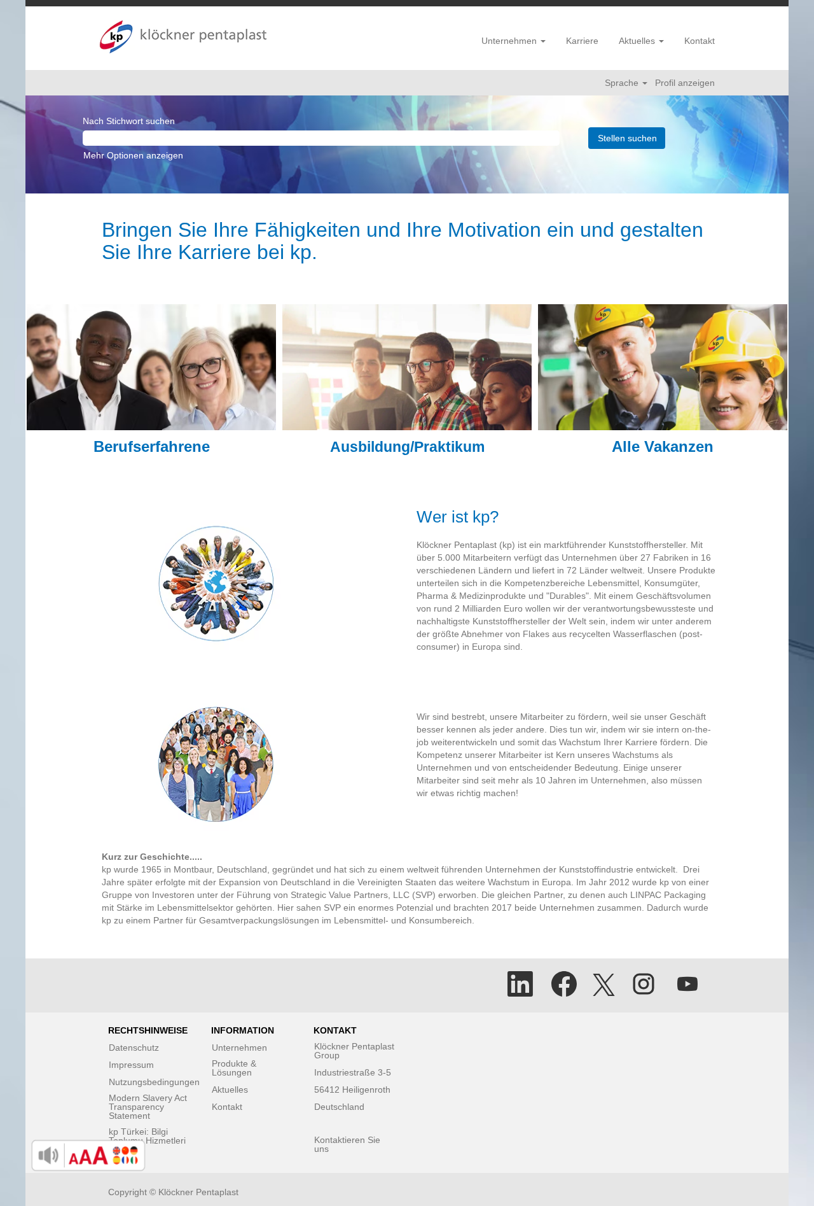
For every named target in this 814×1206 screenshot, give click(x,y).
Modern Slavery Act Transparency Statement (148, 1107)
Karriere (582, 41)
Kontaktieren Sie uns (347, 1144)
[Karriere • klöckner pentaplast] (183, 37)
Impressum (131, 1065)
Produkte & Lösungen (234, 1067)
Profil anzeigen (685, 83)
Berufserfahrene (151, 446)
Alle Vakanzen (663, 446)
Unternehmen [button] (510, 41)
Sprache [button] (623, 83)
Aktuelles (230, 1089)
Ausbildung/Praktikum (407, 446)
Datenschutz (134, 1047)
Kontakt (699, 41)
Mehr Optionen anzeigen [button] (133, 155)
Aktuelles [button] (638, 41)
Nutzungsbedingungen (154, 1082)
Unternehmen (239, 1047)
